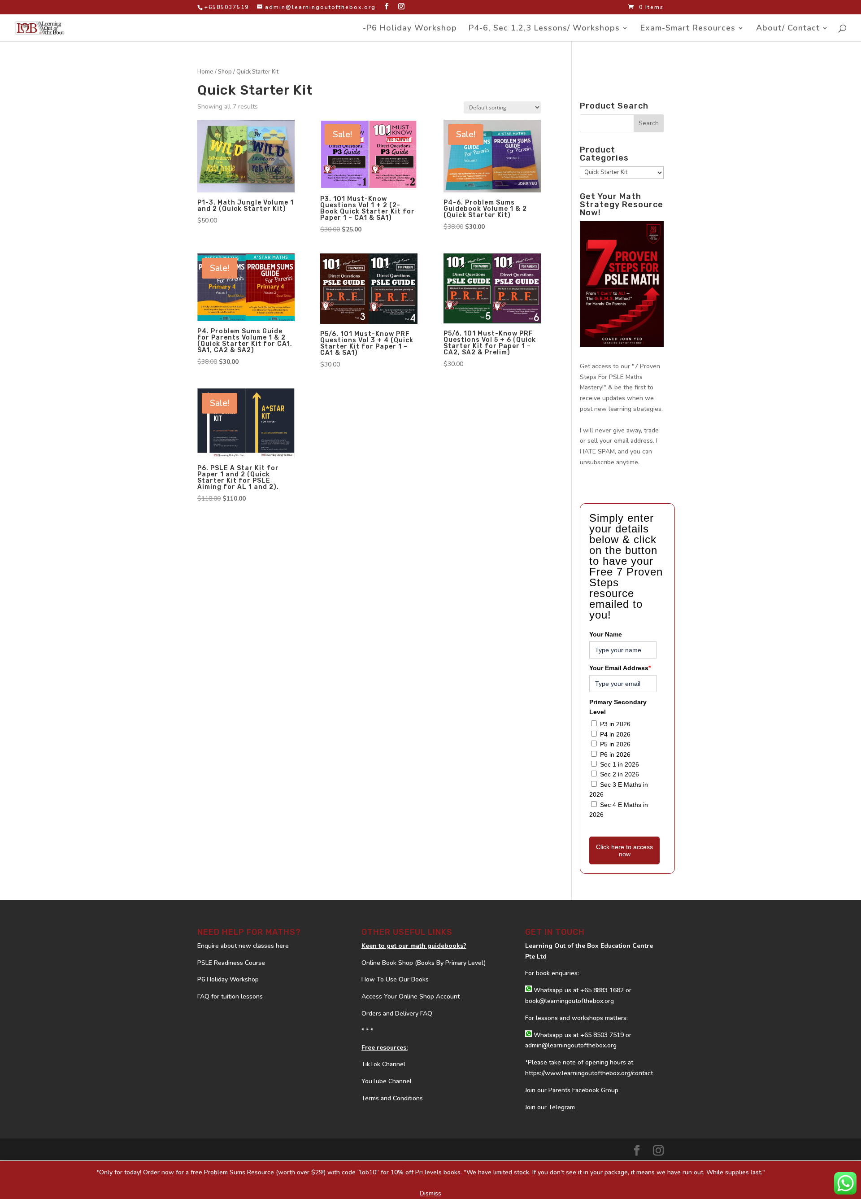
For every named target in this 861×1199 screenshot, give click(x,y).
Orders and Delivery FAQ (396, 1013)
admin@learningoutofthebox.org (571, 1045)
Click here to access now (624, 850)
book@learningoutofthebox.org (569, 1001)
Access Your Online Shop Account (410, 996)
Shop (225, 72)
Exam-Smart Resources (687, 29)
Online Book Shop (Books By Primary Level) (423, 963)
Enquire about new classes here (243, 946)
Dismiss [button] (430, 1193)
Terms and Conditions (392, 1098)
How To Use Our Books (395, 979)
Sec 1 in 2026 (619, 764)
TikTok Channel (383, 1064)
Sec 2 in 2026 (619, 774)
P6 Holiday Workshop (228, 979)
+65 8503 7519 (602, 1035)
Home (205, 72)
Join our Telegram (550, 1107)
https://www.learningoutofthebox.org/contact (589, 1073)
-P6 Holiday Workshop (410, 29)
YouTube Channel (386, 1081)
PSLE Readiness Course (231, 963)
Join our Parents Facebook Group (571, 1090)
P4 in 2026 (615, 734)
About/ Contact (788, 29)
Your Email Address (620, 667)
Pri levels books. (438, 1172)
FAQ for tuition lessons (230, 996)
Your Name (605, 634)
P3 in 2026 (615, 724)
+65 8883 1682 (602, 990)
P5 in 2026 (615, 744)
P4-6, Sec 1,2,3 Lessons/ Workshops (544, 29)
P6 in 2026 (615, 754)
